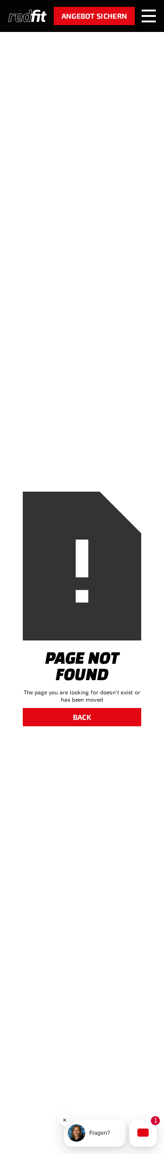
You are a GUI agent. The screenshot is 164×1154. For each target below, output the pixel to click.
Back (82, 717)
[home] (27, 16)
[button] (149, 16)
